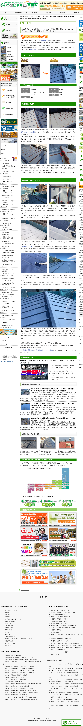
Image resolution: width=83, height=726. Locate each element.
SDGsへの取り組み (10, 636)
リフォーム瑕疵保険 (10, 621)
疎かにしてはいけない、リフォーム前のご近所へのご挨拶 (19, 670)
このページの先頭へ (25, 590)
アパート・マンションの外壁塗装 (59, 652)
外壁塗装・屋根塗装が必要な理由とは (14, 677)
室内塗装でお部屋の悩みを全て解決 (60, 641)
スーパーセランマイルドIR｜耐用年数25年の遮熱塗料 (64, 672)
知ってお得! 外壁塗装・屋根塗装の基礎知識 (16, 675)
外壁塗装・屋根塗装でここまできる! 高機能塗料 (17, 686)
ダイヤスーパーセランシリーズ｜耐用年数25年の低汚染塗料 (66, 679)
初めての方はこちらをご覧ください (60, 610)
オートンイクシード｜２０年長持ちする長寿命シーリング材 (66, 694)
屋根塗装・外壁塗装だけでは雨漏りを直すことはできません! (20, 672)
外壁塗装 (24, 350)
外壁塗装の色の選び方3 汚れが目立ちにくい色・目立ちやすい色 (21, 659)
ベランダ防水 (49, 350)
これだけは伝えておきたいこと (13, 619)
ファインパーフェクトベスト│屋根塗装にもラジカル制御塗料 (66, 668)
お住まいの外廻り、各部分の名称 (13, 681)
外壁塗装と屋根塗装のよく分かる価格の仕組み (63, 612)
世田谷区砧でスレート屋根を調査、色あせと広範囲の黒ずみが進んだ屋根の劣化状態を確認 (67, 452)
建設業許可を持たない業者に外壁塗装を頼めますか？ (18, 638)
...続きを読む (46, 400)
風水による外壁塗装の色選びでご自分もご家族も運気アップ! (20, 668)
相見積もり (33, 49)
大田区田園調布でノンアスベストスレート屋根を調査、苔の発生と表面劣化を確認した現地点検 (48, 452)
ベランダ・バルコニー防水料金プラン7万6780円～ (64, 627)
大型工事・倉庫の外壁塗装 (58, 649)
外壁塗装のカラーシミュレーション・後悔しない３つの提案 (20, 666)
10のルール (8, 623)
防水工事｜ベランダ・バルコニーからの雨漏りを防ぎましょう (67, 643)
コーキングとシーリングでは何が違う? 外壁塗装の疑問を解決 (20, 697)
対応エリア (76, 12)
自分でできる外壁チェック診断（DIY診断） (16, 679)
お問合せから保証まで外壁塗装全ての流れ (62, 616)
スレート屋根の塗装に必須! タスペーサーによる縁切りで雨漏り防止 (22, 692)
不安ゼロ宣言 (8, 630)
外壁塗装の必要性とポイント (58, 630)
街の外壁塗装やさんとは (21, 12)
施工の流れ (34, 12)
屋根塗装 (30, 350)
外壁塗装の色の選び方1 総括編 (13, 655)
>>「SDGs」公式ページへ (7, 361)
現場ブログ (8, 614)
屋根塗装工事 (45, 40)
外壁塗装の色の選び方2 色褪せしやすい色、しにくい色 (19, 657)
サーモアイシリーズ (28, 246)
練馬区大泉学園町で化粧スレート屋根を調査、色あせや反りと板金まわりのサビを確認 (29, 452)
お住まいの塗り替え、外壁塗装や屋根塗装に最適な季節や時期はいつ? (23, 683)
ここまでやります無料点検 (58, 614)
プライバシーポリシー (10, 643)
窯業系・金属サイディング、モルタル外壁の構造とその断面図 (21, 699)
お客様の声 (8, 616)
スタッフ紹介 (8, 634)
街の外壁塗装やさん (41, 720)
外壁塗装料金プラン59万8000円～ (59, 621)
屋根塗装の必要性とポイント (58, 632)
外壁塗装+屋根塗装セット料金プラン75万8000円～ (64, 625)
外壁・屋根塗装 (39, 350)
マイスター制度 (9, 625)
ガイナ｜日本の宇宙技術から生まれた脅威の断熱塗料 (64, 692)
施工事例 (49, 12)
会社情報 (7, 632)
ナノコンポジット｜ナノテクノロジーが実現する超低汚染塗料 (67, 683)
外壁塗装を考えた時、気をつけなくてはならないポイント (19, 688)
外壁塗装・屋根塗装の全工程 (58, 619)
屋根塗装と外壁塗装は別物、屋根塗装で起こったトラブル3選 (20, 690)
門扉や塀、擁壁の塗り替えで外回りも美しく (62, 638)
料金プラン (62, 12)
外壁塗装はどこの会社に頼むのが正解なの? (16, 694)
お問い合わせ (8, 645)
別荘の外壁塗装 (55, 654)
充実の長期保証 (9, 627)
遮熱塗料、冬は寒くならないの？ (59, 697)
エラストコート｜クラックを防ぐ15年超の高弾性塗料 (64, 686)
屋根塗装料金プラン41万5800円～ (59, 623)
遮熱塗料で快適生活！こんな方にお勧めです (62, 681)
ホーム (7, 12)
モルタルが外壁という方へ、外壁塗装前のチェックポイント (66, 699)
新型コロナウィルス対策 (28, 132)
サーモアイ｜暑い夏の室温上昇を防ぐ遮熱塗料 (63, 670)
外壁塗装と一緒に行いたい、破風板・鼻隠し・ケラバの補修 (66, 647)
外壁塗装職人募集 (9, 641)
